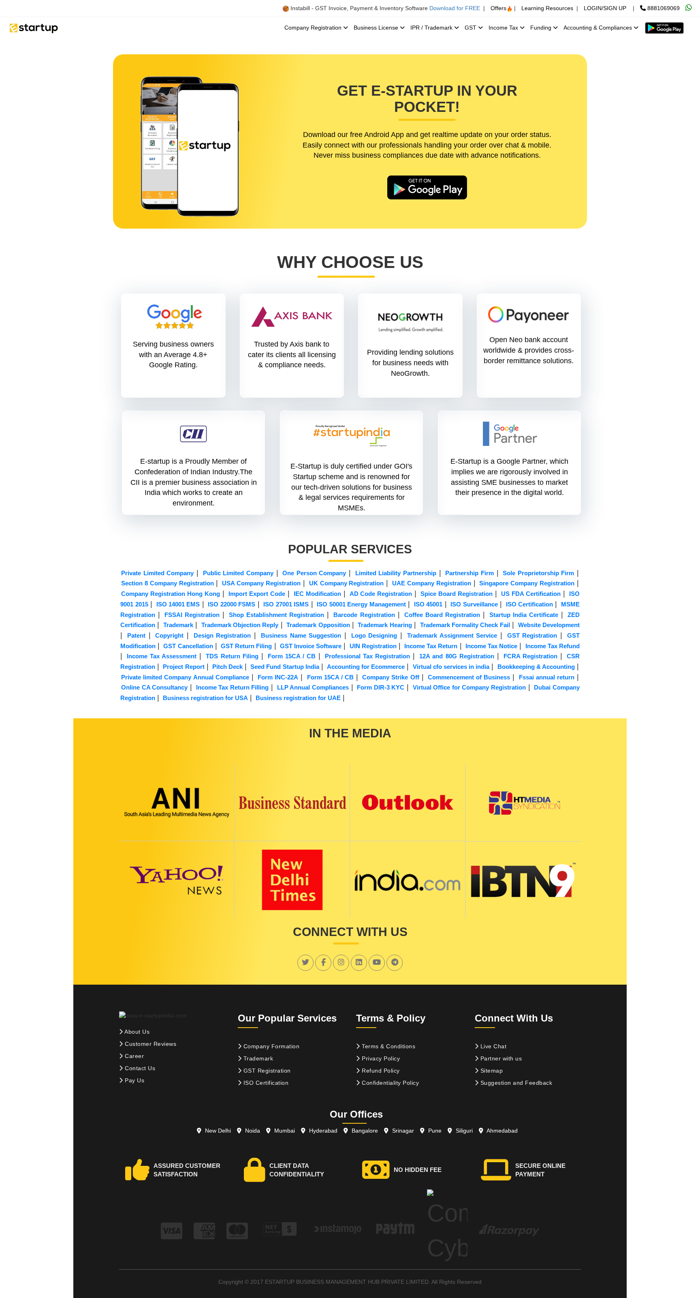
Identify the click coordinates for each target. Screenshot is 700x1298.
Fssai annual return (546, 677)
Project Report (183, 666)
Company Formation (270, 1046)
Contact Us (139, 1068)
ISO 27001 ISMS (286, 604)
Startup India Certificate (523, 614)
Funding (541, 27)
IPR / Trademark (432, 27)
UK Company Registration (346, 583)
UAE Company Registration (431, 583)
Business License (377, 27)
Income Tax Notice (491, 646)
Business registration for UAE (298, 697)
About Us (136, 1031)
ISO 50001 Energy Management (361, 604)
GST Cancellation (188, 646)
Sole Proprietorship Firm (538, 573)
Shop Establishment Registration (276, 614)
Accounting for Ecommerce (366, 666)
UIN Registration (373, 646)
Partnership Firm (469, 573)
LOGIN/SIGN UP (605, 8)
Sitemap (490, 1070)
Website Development (549, 624)
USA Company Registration (261, 583)
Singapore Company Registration (526, 583)
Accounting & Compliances (598, 27)
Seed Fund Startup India (284, 666)
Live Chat (492, 1046)
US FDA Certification (531, 593)
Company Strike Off (390, 677)
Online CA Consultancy (154, 687)
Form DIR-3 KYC (380, 687)
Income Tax (504, 27)
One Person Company (314, 573)
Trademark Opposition (318, 624)
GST (471, 27)
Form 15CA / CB (292, 656)
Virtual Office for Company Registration (469, 687)
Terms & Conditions (388, 1046)
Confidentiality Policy (389, 1083)
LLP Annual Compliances (313, 687)
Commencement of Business (469, 677)
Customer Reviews (150, 1044)
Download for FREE (454, 8)
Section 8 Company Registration (167, 583)
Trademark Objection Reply (240, 624)
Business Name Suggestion (301, 635)
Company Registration (313, 27)
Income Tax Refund (552, 646)
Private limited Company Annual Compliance (185, 677)
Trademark (178, 624)
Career (133, 1056)
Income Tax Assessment (161, 656)
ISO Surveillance (473, 604)
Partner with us (500, 1058)
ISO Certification (529, 604)
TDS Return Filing (232, 656)
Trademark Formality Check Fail (465, 624)
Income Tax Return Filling (232, 687)
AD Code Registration (381, 593)
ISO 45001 (428, 604)
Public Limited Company (238, 573)
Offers (498, 8)
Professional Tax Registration (367, 656)
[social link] (305, 962)
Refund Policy (380, 1070)
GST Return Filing (246, 646)
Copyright (169, 635)
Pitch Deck (227, 666)
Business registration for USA (205, 697)
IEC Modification (317, 593)
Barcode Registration (364, 614)
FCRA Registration (530, 656)
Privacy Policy (380, 1058)
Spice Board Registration (456, 593)
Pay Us (134, 1080)
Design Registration (222, 635)
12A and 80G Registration (456, 656)
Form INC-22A (278, 677)
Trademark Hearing (385, 624)
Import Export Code (256, 593)
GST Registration (532, 635)
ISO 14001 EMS (178, 604)
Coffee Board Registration (442, 614)
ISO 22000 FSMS (231, 604)
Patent (136, 635)
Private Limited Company (157, 573)
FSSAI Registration (192, 614)
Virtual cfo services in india (451, 666)
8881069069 (663, 8)
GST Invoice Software (310, 646)
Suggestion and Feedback (515, 1083)
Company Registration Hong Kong (170, 593)
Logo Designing (374, 635)
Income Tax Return (430, 646)
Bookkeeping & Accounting (536, 666)
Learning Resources (547, 8)
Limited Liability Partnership (395, 573)
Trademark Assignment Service (452, 635)
